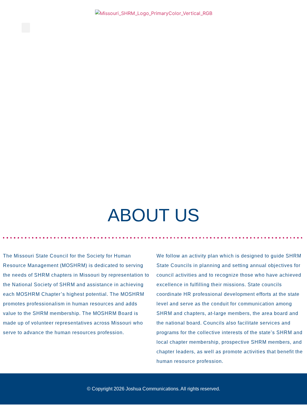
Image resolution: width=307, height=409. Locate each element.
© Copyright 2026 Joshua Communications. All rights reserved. (153, 388)
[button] (26, 28)
